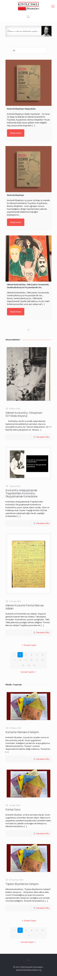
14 (29, 665)
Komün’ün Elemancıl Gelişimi (22, 732)
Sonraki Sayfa (27, 672)
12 (42, 660)
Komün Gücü (13, 809)
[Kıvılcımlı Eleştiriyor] (28, 169)
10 (31, 660)
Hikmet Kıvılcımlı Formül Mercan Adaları (24, 607)
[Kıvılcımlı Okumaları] (28, 6)
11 (37, 660)
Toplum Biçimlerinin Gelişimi (22, 884)
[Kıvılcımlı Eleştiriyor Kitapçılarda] (28, 83)
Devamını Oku (42, 437)
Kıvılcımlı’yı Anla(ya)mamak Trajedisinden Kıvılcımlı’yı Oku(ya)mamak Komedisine (21, 493)
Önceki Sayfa (30, 645)
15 (34, 665)
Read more (15, 133)
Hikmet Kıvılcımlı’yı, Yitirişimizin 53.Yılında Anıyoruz (23, 414)
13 (23, 665)
